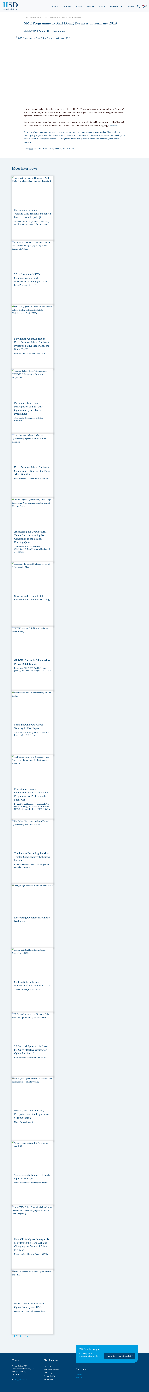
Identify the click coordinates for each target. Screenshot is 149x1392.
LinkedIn (79, 1375)
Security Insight (49, 1376)
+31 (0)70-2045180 (20, 1380)
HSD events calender (51, 1369)
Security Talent (49, 1379)
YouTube (79, 1377)
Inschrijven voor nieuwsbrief (120, 1356)
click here (112, 125)
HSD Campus (49, 1373)
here (31, 148)
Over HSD (47, 1366)
